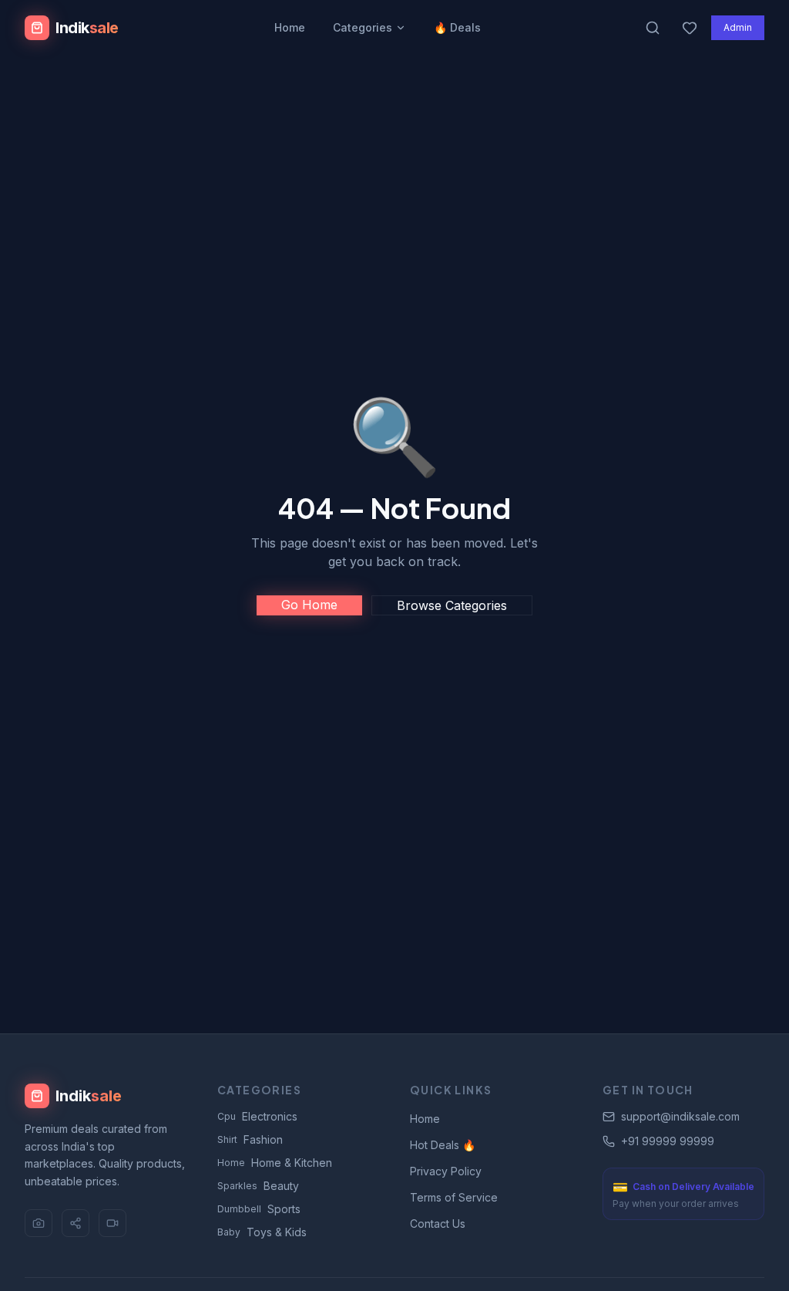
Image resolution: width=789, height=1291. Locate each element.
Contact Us (437, 1223)
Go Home (309, 604)
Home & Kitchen (274, 1162)
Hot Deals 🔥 (442, 1144)
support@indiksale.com (680, 1116)
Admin (738, 27)
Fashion (250, 1139)
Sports (258, 1208)
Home (289, 27)
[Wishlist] (689, 27)
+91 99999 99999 (667, 1141)
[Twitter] (75, 1223)
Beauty (258, 1185)
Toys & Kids (262, 1232)
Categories (362, 27)
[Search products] (652, 27)
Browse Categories (452, 605)
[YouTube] (112, 1223)
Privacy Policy (446, 1171)
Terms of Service (454, 1197)
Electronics (257, 1116)
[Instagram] (38, 1223)
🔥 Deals (457, 27)
